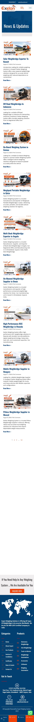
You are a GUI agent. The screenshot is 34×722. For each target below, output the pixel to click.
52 (21, 440)
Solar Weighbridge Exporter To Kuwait (15, 60)
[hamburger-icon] (30, 7)
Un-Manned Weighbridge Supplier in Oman (13, 280)
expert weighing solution (17, 688)
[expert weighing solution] (17, 685)
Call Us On (9, 700)
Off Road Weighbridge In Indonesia (13, 105)
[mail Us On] (22, 697)
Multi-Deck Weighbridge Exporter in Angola (13, 235)
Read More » (7, 80)
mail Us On (22, 700)
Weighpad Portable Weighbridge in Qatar (16, 192)
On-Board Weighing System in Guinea (15, 149)
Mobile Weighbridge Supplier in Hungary (16, 370)
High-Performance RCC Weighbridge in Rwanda (13, 325)
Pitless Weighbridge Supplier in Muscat (16, 413)
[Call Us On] (9, 697)
